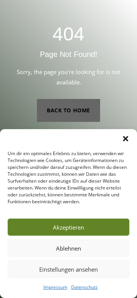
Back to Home (68, 110)
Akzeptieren (68, 227)
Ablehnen (68, 248)
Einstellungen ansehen (68, 269)
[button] (125, 139)
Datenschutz (84, 287)
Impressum (55, 287)
